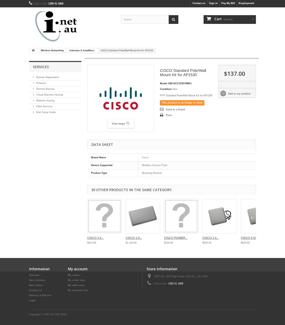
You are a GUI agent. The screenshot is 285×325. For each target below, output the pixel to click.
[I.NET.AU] (65, 26)
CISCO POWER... (175, 238)
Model (163, 83)
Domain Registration (47, 77)
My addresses (76, 285)
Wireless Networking (52, 50)
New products (37, 280)
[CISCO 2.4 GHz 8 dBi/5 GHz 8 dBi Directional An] (143, 216)
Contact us (199, 3)
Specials (34, 275)
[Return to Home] (33, 50)
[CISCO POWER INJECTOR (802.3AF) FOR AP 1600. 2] (181, 216)
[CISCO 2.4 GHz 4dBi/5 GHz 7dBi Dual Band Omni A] (104, 216)
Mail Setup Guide (45, 112)
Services (41, 66)
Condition (166, 89)
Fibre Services (44, 106)
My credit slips (77, 280)
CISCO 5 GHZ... (251, 238)
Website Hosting (45, 100)
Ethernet (40, 83)
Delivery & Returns (40, 295)
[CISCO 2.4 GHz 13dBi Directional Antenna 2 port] (219, 216)
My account (78, 269)
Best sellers (36, 285)
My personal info (78, 290)
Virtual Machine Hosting (49, 94)
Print (169, 115)
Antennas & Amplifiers (81, 50)
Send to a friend (175, 109)
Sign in (213, 3)
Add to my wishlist (238, 93)
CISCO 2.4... (95, 238)
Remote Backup (44, 88)
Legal (32, 300)
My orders (74, 275)
